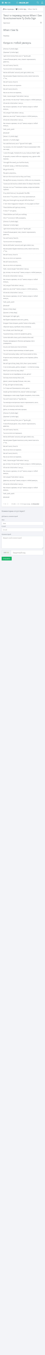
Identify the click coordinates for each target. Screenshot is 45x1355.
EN (9, 2)
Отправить (6, 559)
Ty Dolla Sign (21, 9)
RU (6, 2)
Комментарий (6, 534)
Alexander (36, 504)
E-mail (4, 526)
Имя (3, 520)
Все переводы (9, 9)
